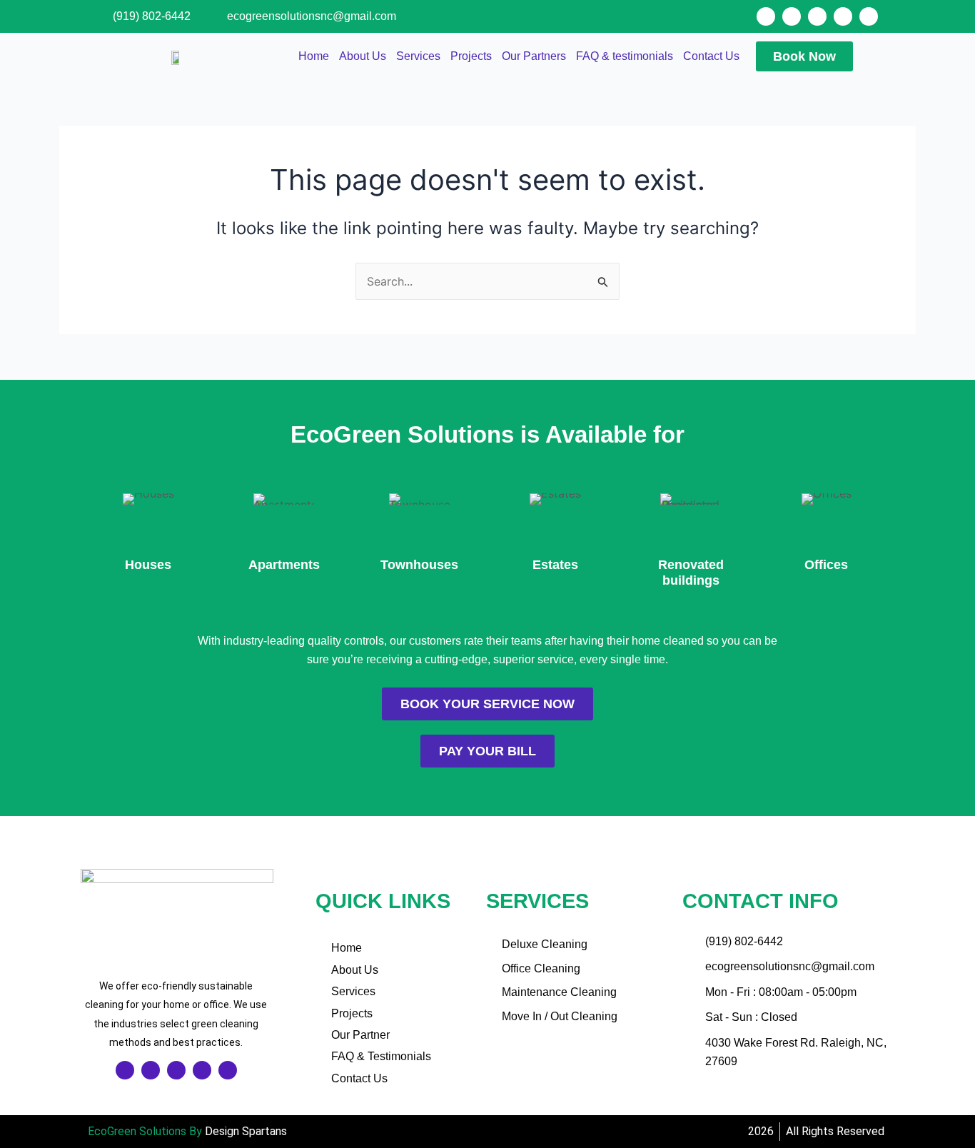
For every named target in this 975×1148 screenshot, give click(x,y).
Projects (471, 56)
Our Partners (534, 56)
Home (313, 56)
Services (418, 56)
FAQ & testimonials (624, 56)
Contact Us (711, 56)
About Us (362, 56)
